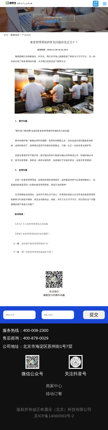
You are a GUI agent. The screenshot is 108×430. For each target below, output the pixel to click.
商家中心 (54, 386)
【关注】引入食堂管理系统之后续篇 (31, 224)
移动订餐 (54, 393)
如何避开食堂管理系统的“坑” (35, 243)
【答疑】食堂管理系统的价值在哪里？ (32, 234)
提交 (94, 314)
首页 (6, 35)
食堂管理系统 (80, 56)
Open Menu (104, 3)
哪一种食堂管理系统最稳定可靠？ (37, 252)
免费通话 (96, 3)
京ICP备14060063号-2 (54, 416)
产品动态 (26, 35)
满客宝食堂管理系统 (66, 199)
